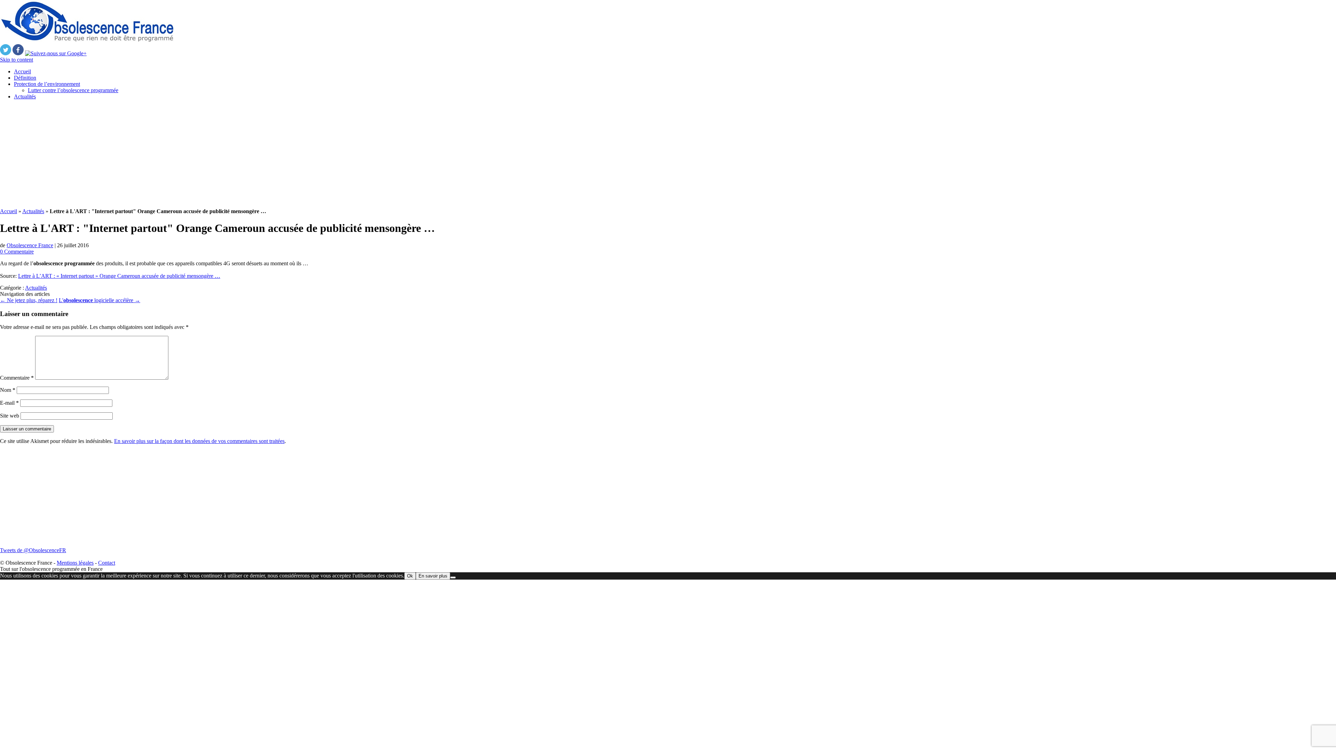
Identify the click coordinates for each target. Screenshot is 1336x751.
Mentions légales (75, 563)
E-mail (9, 403)
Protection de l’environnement (47, 84)
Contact (106, 563)
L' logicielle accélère (99, 300)
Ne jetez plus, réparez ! (28, 300)
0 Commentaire (17, 252)
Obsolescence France (30, 245)
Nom (7, 390)
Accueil (22, 71)
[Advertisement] (209, 154)
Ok (410, 576)
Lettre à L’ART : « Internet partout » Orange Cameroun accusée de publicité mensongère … (119, 276)
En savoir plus (433, 576)
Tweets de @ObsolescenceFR (33, 550)
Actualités (25, 96)
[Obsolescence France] (87, 41)
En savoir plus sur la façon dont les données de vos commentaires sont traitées (199, 441)
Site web (9, 416)
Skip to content (16, 60)
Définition (25, 78)
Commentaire (17, 378)
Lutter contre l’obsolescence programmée (73, 90)
